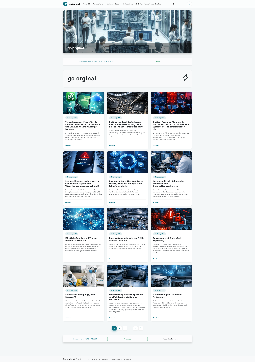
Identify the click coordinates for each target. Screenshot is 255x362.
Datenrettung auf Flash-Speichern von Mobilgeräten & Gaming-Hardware (126, 297)
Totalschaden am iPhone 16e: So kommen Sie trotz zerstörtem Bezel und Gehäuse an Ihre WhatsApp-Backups (82, 125)
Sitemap (104, 359)
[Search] (189, 4)
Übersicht (86, 4)
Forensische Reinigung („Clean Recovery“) (80, 295)
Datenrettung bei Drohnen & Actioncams (167, 295)
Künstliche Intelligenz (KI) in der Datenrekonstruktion (81, 239)
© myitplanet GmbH (72, 359)
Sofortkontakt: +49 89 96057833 (85, 339)
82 (135, 328)
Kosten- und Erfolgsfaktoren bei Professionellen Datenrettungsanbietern (168, 183)
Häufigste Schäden (113, 4)
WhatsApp (159, 62)
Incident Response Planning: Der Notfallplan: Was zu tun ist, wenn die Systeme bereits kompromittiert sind (171, 125)
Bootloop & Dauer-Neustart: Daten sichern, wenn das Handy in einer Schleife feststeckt (126, 183)
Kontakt (158, 4)
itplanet (74, 4)
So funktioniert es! (130, 4)
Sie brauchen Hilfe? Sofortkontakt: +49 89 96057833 (95, 62)
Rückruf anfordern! (170, 339)
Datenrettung (98, 4)
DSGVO (97, 359)
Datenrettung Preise (146, 4)
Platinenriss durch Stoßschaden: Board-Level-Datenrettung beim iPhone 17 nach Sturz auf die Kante (126, 124)
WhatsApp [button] (127, 339)
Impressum (88, 359)
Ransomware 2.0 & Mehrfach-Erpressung (167, 239)
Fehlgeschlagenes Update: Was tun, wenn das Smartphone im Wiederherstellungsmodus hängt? (83, 183)
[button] (174, 4)
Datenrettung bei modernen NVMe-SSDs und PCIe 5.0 (127, 239)
